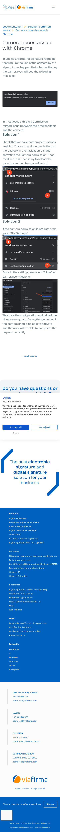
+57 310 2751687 (20, 737)
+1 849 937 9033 (29, 757)
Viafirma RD (14, 572)
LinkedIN (13, 657)
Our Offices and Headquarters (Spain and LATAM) (33, 564)
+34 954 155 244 (20, 696)
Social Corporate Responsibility (24, 601)
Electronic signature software (24, 522)
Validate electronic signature (23, 538)
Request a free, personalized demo (26, 568)
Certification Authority (20, 627)
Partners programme (19, 560)
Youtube (13, 661)
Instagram (14, 669)
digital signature (30, 472)
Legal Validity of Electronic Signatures (27, 623)
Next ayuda (30, 356)
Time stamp (15, 534)
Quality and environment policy (24, 631)
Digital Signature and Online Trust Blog (28, 589)
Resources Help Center (21, 593)
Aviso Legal (14, 823)
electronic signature (33, 464)
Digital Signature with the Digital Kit (26, 542)
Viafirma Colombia (18, 576)
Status (50, 804)
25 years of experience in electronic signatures (33, 556)
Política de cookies (42, 827)
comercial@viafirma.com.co (26, 741)
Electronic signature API (21, 597)
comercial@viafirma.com (25, 700)
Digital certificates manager (23, 530)
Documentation (12, 26)
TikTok (12, 665)
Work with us (15, 609)
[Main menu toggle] (53, 6)
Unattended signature (20, 526)
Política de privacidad (30, 823)
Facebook (14, 649)
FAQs (11, 605)
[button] (6, 398)
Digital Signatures (17, 518)
